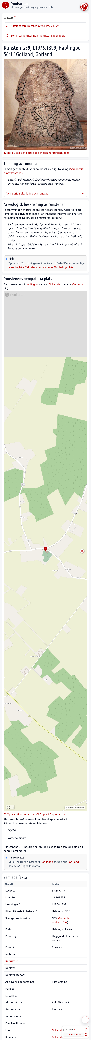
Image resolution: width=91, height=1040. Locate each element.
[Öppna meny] (85, 1019)
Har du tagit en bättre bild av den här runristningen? (38, 152)
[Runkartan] (5, 5)
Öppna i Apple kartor (52, 814)
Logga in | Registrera (74, 1034)
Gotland (74, 861)
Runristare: (12, 961)
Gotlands (54, 284)
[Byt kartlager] (82, 551)
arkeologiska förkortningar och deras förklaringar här (40, 267)
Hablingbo (31, 284)
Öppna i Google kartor (20, 814)
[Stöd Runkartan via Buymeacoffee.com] (84, 6)
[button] (45, 549)
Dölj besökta (70, 1030)
